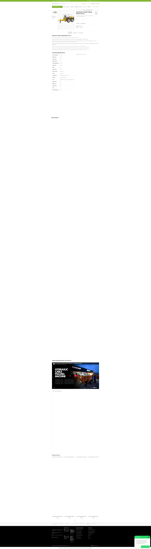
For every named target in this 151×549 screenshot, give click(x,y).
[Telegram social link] (82, 27)
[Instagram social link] (89, 0)
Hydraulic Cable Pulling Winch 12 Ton (93, 517)
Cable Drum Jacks (78, 536)
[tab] (70, 32)
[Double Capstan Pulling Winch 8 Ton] (69, 486)
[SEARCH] (88, 4)
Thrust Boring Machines (79, 535)
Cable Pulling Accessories (91, 532)
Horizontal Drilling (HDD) (91, 529)
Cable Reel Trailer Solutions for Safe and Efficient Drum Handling (72, 538)
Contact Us (89, 538)
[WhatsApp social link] (92, 0)
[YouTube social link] (90, 0)
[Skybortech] (82, 524)
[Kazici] (89, 524)
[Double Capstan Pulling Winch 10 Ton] (57, 486)
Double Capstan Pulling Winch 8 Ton (69, 517)
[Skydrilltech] (75, 524)
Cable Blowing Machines (79, 529)
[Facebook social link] (87, 0)
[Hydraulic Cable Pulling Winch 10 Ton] (81, 486)
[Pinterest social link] (80, 27)
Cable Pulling (57, 518)
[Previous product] (96, 9)
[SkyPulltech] (62, 524)
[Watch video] (59, 26)
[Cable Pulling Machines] (95, 524)
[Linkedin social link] (91, 0)
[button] (148, 537)
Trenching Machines (78, 538)
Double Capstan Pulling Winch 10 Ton (58, 517)
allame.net (89, 535)
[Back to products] (97, 9)
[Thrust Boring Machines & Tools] (55, 524)
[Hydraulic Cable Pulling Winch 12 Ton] (93, 486)
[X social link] (88, 0)
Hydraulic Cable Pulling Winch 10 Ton (81, 517)
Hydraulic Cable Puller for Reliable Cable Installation (72, 531)
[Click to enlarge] (59, 28)
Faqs (88, 536)
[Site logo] (56, 3)
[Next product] (98, 9)
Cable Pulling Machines (79, 532)
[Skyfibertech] (68, 524)
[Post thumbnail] (66, 532)
